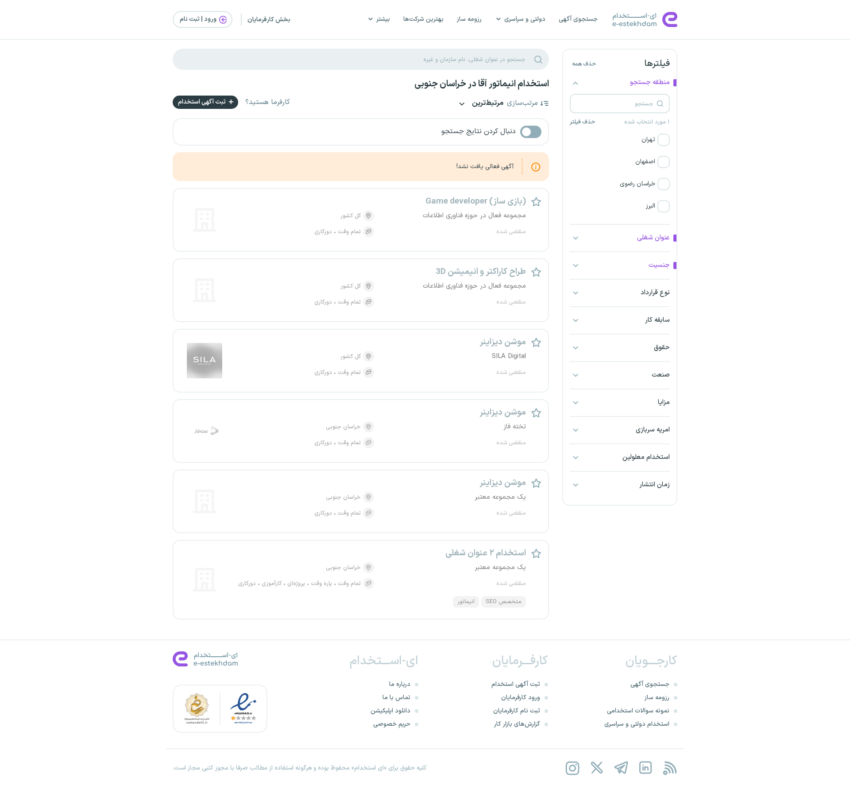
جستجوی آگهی (578, 19)
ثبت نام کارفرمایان (516, 711)
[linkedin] (645, 768)
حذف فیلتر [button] (582, 122)
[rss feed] (669, 768)
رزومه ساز (469, 19)
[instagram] (572, 768)
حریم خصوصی (391, 724)
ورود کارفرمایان (520, 697)
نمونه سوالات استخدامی (638, 711)
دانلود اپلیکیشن (390, 711)
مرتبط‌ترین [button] (487, 103)
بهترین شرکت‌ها (423, 19)
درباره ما (399, 684)
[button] (620, 140)
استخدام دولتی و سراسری (636, 724)
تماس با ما (396, 697)
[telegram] (621, 768)
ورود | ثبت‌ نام (199, 19)
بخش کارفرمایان (268, 19)
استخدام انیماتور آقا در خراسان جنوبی (481, 84)
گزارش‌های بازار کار (517, 724)
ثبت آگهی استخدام (202, 102)
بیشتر (383, 19)
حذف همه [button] (584, 64)
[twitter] (596, 768)
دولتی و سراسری (524, 19)
